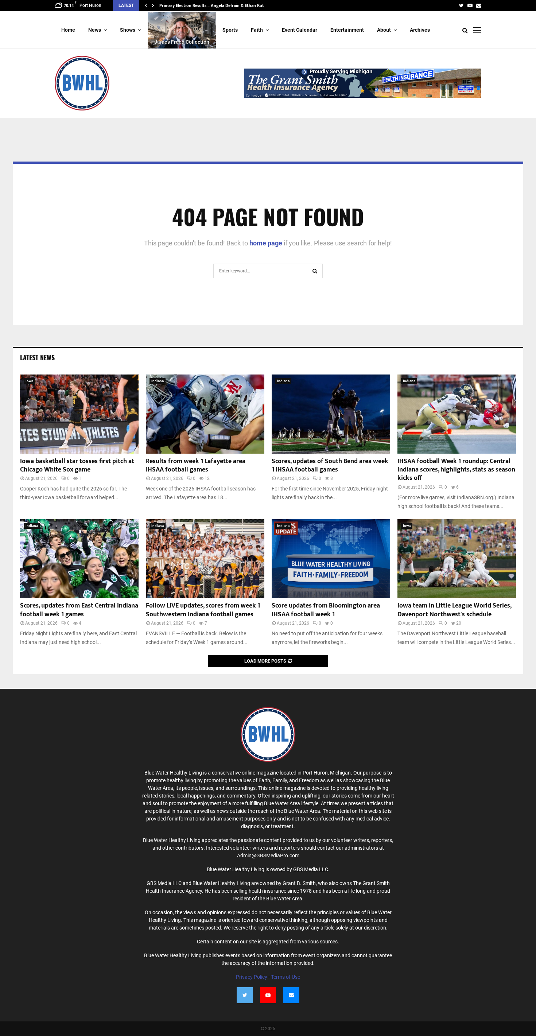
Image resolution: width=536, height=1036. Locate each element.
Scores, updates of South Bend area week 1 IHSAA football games (330, 465)
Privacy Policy (251, 977)
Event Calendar (299, 30)
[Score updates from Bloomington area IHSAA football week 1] (331, 558)
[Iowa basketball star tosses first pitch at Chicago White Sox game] (79, 414)
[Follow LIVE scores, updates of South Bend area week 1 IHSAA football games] (331, 414)
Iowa (29, 381)
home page (265, 243)
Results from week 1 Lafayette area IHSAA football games (195, 465)
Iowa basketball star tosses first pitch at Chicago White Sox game (77, 465)
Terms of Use (285, 977)
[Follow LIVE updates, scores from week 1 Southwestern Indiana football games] (205, 558)
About (384, 30)
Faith (257, 30)
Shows (127, 30)
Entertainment (347, 30)
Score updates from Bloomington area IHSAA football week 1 (326, 610)
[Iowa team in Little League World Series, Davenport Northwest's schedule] (456, 558)
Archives (420, 30)
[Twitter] (245, 995)
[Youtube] (268, 995)
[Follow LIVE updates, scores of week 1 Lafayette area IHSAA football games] (205, 414)
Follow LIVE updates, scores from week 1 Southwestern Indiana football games (203, 610)
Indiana (157, 381)
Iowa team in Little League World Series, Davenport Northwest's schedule (454, 610)
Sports (230, 30)
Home (68, 30)
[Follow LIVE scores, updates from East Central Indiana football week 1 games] (79, 558)
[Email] (291, 995)
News (94, 30)
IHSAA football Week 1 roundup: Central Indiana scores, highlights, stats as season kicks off (456, 470)
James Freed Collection (181, 42)
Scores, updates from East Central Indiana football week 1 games (79, 610)
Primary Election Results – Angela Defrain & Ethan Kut (211, 5)
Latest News (37, 357)
